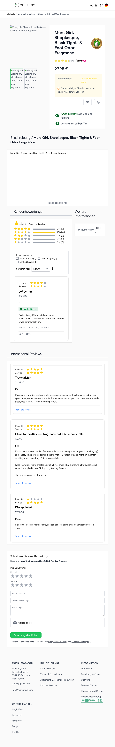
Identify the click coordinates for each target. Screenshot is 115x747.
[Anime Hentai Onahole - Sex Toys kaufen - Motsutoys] (25, 5)
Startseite (11, 14)
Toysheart (17, 715)
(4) (72, 60)
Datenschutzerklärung (92, 691)
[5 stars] (30, 576)
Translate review (23, 409)
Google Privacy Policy (57, 641)
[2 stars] (17, 576)
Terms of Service (79, 641)
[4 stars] (26, 576)
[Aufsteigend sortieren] (52, 268)
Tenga (15, 726)
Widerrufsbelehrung (91, 696)
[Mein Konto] (96, 5)
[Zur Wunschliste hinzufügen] (87, 102)
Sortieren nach (23, 268)
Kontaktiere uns (47, 668)
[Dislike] (27, 334)
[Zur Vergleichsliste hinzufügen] (98, 102)
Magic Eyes (17, 709)
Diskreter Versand (89, 685)
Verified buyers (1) (28, 261)
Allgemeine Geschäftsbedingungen (57, 679)
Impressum (86, 668)
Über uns (85, 679)
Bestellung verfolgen (91, 674)
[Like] (20, 334)
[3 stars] (21, 576)
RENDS (15, 731)
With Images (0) (49, 258)
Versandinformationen (51, 674)
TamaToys (17, 720)
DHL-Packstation (48, 685)
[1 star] (12, 576)
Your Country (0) (28, 258)
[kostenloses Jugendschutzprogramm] (92, 700)
